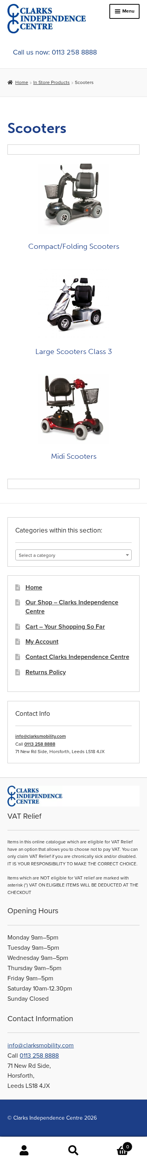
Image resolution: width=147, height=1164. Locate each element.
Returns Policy (45, 672)
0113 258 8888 (39, 744)
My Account (41, 642)
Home (21, 82)
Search (73, 1150)
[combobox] (73, 554)
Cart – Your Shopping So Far (65, 627)
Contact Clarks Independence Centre (77, 657)
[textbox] (73, 555)
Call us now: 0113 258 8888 (55, 52)
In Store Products (51, 82)
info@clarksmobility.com (40, 736)
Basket (113, 1143)
